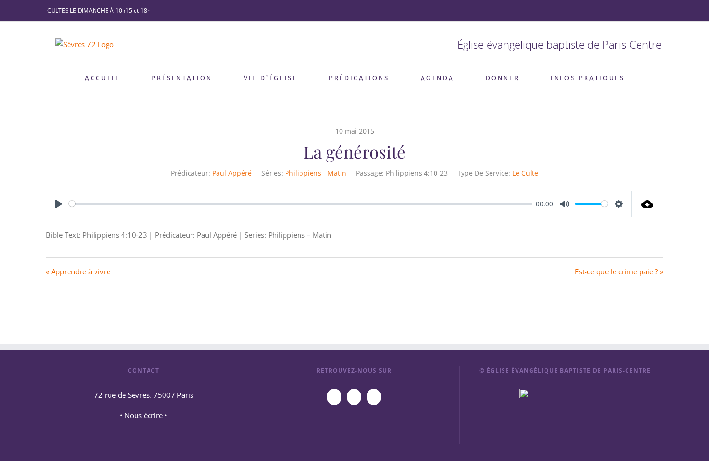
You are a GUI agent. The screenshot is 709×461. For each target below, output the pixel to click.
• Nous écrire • (143, 415)
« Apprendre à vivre (78, 271)
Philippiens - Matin (315, 172)
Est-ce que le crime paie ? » (619, 271)
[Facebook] (354, 397)
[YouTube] (334, 397)
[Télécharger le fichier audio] (647, 204)
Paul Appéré (232, 172)
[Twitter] (374, 397)
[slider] (300, 203)
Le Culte (525, 172)
